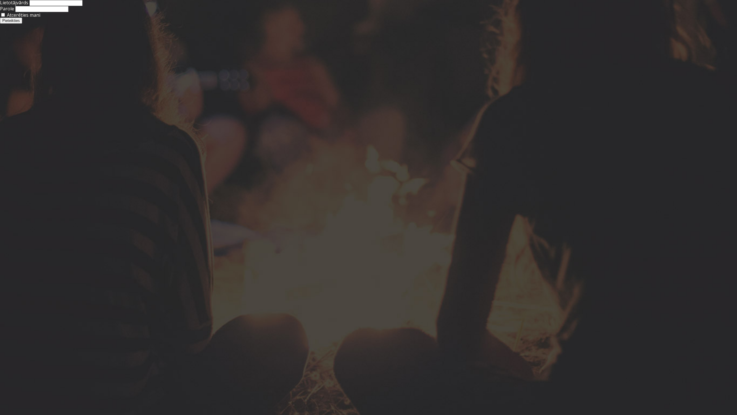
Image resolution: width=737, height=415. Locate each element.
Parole (7, 8)
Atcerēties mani (23, 15)
